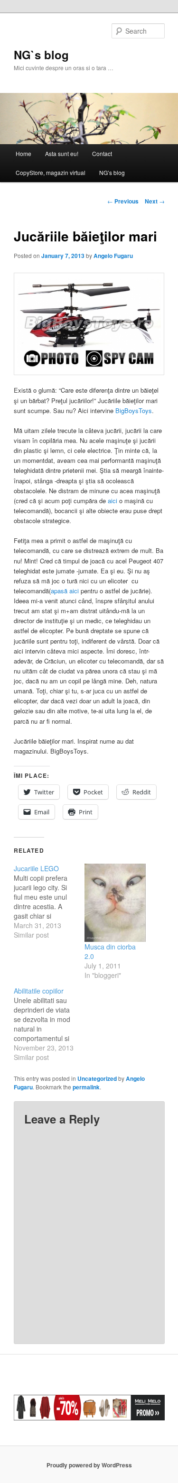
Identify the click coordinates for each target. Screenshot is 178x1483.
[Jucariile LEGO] (49, 902)
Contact (102, 153)
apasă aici (65, 590)
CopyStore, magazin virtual (50, 172)
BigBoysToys (133, 410)
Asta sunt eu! (61, 153)
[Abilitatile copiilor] (49, 1024)
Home (23, 153)
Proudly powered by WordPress (89, 1465)
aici (113, 500)
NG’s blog (112, 172)
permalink (86, 1087)
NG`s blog (41, 54)
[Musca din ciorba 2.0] (115, 903)
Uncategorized (97, 1078)
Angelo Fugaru (113, 255)
